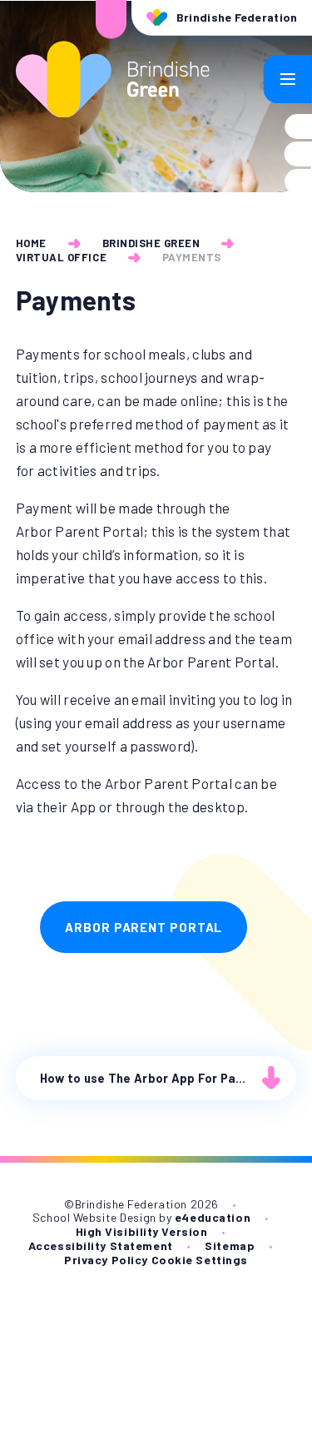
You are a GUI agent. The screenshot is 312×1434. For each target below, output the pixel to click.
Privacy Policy (106, 1260)
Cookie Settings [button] (199, 1260)
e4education (212, 1217)
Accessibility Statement (100, 1245)
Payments (191, 257)
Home (31, 243)
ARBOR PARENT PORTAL (143, 927)
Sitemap (230, 1245)
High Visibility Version (142, 1231)
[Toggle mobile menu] (288, 79)
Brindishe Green (151, 243)
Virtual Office (61, 257)
